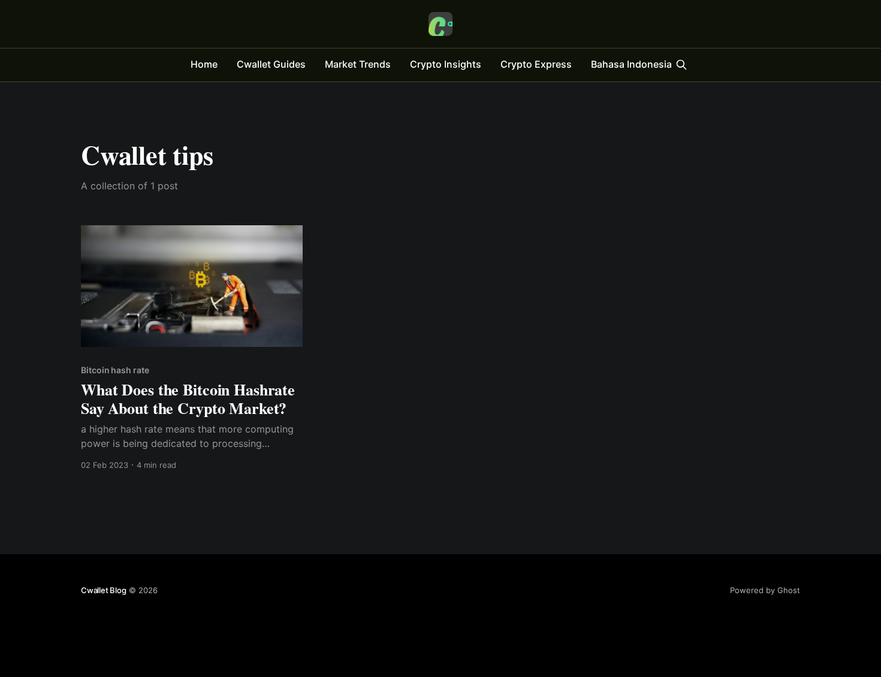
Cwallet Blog (103, 590)
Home (204, 64)
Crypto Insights (445, 64)
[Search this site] (681, 64)
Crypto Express (536, 64)
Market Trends (358, 64)
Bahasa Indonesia (631, 64)
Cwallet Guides (271, 64)
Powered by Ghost (765, 590)
